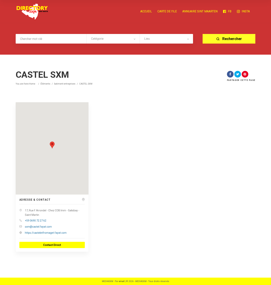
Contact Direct (52, 244)
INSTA (246, 11)
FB (229, 11)
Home (32, 84)
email (121, 281)
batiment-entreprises (64, 84)
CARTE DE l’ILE (167, 11)
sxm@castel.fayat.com (38, 226)
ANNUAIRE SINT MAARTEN (200, 11)
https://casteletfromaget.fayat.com (46, 232)
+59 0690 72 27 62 (35, 220)
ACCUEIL (146, 11)
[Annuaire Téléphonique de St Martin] (32, 11)
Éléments (45, 84)
